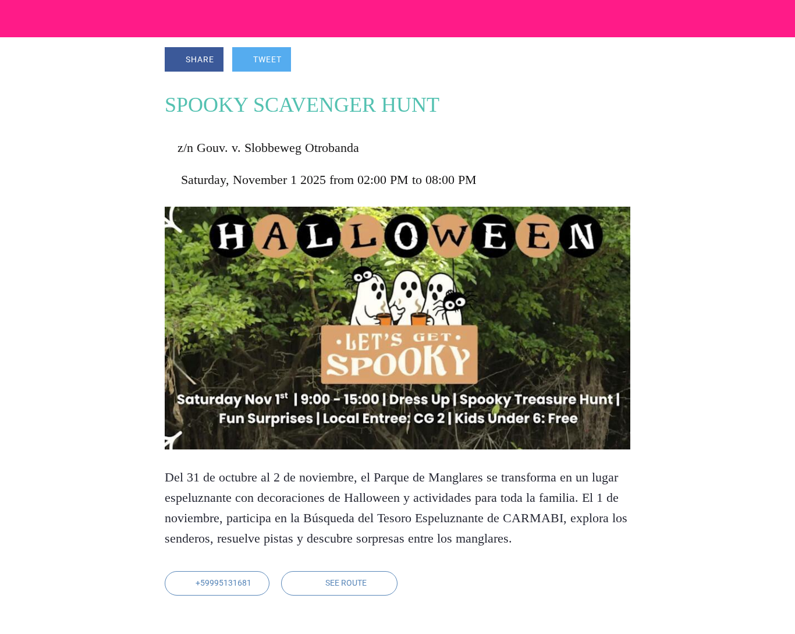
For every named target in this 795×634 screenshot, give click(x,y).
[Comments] (616, 61)
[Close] (19, 19)
